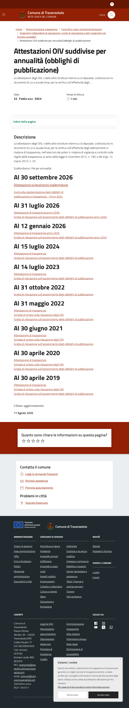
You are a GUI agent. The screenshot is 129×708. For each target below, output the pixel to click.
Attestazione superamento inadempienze (41, 184)
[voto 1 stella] (23, 441)
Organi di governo (23, 546)
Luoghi (96, 572)
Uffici (16, 556)
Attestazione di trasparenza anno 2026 (37, 212)
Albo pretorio (73, 634)
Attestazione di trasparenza (30, 253)
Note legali (72, 644)
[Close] (120, 659)
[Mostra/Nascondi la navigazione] (4, 14)
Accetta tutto (103, 695)
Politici (17, 566)
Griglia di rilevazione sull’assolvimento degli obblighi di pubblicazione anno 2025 (60, 237)
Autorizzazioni (47, 581)
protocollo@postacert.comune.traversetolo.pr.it (25, 668)
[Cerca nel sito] (111, 15)
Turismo (70, 591)
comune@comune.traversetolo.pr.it (25, 678)
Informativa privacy (76, 639)
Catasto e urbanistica (51, 586)
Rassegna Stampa (102, 551)
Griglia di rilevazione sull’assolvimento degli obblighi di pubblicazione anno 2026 (60, 217)
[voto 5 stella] (42, 441)
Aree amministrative (24, 551)
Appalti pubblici (48, 576)
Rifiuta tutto (72, 695)
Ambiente (45, 551)
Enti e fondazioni (22, 561)
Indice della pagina (24, 121)
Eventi (96, 577)
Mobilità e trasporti (76, 566)
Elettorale (71, 546)
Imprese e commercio (77, 561)
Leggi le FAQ (46, 624)
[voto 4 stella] (38, 441)
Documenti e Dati (23, 581)
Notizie (96, 546)
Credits (43, 659)
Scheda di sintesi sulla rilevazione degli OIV (39, 315)
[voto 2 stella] (28, 441)
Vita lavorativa (73, 596)
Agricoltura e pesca (50, 546)
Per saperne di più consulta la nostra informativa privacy (84, 687)
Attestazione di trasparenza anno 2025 (37, 233)
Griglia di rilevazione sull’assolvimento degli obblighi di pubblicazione (53, 258)
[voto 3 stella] (33, 441)
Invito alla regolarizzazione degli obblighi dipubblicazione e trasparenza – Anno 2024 (38, 194)
